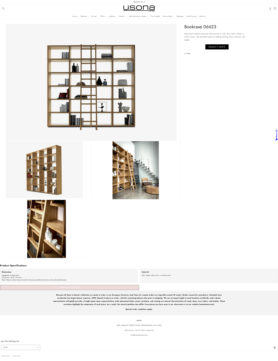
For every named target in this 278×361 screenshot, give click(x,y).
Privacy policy (17, 356)
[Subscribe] (37, 347)
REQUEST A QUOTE (217, 47)
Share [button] (189, 53)
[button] (3, 8)
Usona (8, 356)
